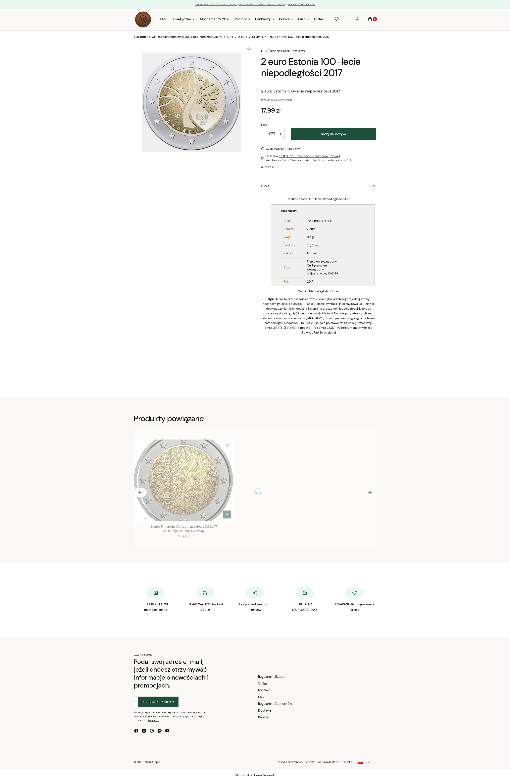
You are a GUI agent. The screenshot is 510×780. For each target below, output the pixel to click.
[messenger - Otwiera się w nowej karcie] (159, 730)
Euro (230, 37)
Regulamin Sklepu (271, 676)
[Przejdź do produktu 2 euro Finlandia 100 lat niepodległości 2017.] (183, 480)
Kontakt (264, 690)
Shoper (155, 762)
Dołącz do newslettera (158, 702)
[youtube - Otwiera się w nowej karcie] (167, 730)
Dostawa (265, 710)
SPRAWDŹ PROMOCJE (301, 4)
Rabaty (263, 717)
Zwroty (310, 762)
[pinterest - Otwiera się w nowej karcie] (151, 730)
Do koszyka (227, 514)
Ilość (264, 124)
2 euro (242, 37)
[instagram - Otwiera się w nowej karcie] (144, 730)
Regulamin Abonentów (275, 703)
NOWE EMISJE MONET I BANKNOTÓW (261, 4)
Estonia (257, 37)
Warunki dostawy (328, 762)
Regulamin (153, 720)
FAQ (261, 697)
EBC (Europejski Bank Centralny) (283, 51)
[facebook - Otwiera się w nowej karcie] (136, 730)
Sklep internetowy (254, 775)
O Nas (262, 683)
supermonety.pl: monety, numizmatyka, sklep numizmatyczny (178, 37)
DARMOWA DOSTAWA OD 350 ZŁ (216, 4)
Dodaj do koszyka (333, 134)
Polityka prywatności (290, 762)
